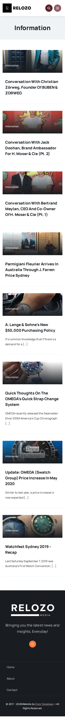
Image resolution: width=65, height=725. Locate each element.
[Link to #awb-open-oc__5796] (49, 8)
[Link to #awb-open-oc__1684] (57, 8)
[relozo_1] (32, 605)
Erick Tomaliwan (44, 704)
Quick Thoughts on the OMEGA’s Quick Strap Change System (32, 399)
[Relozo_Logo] (17, 5)
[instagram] (32, 644)
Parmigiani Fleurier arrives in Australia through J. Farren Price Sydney (31, 269)
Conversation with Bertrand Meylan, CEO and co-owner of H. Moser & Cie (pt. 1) (31, 209)
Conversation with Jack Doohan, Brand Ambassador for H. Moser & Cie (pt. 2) (30, 148)
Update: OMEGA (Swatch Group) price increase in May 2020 (31, 478)
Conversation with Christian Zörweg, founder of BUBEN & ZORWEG (31, 87)
